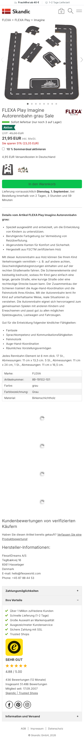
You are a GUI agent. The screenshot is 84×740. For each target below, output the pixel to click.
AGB (23, 728)
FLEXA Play (22, 20)
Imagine (39, 20)
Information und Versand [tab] (23, 716)
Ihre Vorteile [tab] (14, 600)
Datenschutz (55, 728)
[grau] (10, 169)
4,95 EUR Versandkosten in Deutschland (28, 156)
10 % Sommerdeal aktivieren (26, 149)
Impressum (37, 728)
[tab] (28, 104)
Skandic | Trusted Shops (22, 693)
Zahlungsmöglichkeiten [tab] (22, 590)
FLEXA (6, 20)
